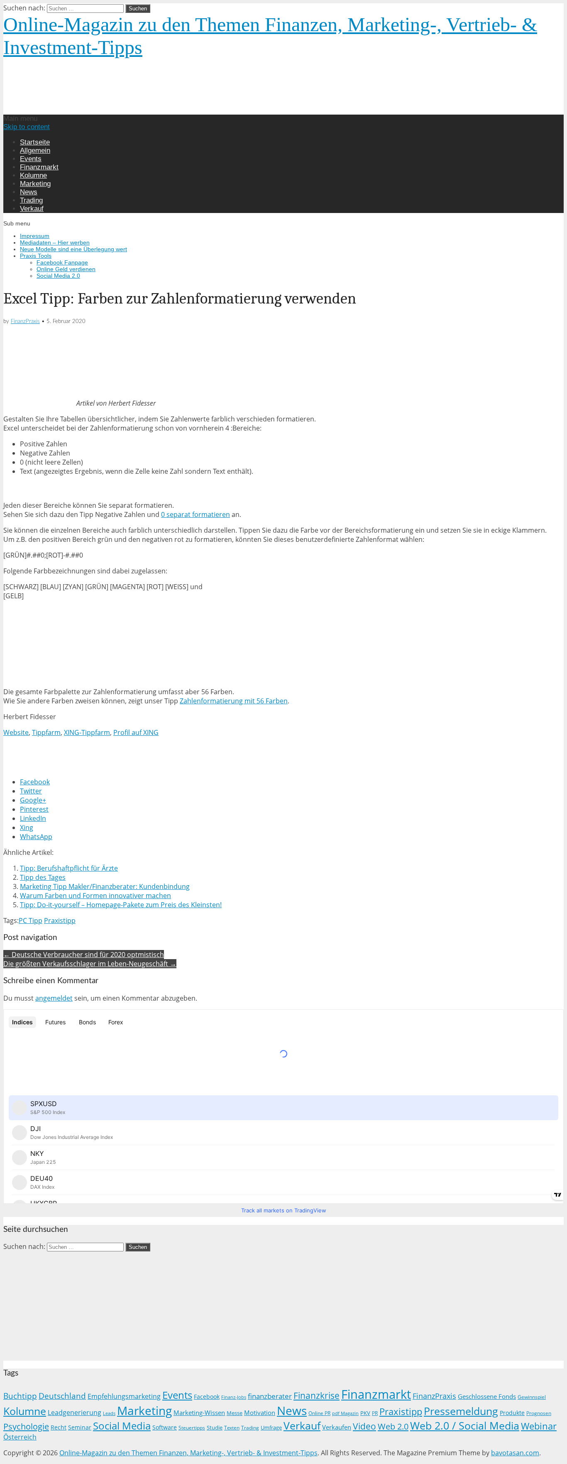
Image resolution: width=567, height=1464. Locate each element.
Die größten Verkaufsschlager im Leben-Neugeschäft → (89, 963)
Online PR (319, 1413)
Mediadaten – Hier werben (55, 242)
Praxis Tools (35, 255)
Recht (58, 1427)
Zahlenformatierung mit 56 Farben (234, 700)
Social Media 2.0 (58, 275)
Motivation (259, 1412)
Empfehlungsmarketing (124, 1396)
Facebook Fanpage (62, 262)
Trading (31, 200)
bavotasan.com (515, 1452)
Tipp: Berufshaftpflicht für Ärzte (69, 868)
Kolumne (33, 175)
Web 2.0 (393, 1426)
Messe (234, 1413)
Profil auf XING (136, 732)
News (28, 192)
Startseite (35, 142)
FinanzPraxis (25, 321)
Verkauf (32, 209)
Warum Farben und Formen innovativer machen (95, 895)
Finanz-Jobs (233, 1397)
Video (364, 1426)
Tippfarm (46, 732)
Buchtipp (20, 1396)
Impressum (34, 236)
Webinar (539, 1426)
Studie (214, 1427)
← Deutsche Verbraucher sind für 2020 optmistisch (83, 954)
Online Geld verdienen (66, 269)
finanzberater (270, 1396)
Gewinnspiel (532, 1397)
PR (375, 1413)
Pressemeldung (461, 1411)
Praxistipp (60, 920)
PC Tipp (30, 920)
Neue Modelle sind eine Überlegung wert (73, 249)
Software (164, 1427)
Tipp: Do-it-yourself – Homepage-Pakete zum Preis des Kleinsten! (121, 904)
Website (16, 732)
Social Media (122, 1425)
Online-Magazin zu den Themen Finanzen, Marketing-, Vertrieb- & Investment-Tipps (188, 1452)
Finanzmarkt (39, 167)
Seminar (79, 1427)
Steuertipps (191, 1427)
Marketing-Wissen (199, 1412)
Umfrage (271, 1427)
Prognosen (538, 1413)
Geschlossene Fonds (487, 1396)
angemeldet (54, 998)
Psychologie (26, 1426)
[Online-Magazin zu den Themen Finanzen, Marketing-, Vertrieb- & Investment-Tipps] (143, 110)
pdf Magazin (345, 1413)
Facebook (207, 1396)
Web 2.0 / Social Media (464, 1425)
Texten (232, 1428)
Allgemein (35, 150)
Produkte (512, 1413)
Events (31, 159)
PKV (365, 1413)
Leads (109, 1413)
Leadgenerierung (74, 1412)
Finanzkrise (316, 1395)
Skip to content (26, 127)
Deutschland (62, 1396)
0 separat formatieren (195, 514)
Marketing (35, 184)
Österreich (20, 1437)
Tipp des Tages (43, 877)
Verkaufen (336, 1427)
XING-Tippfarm (87, 732)
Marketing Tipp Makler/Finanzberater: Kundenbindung (105, 886)
